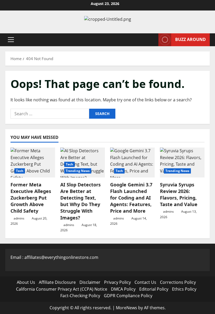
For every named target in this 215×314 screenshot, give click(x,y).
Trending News (78, 171)
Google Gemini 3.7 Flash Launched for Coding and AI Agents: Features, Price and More (131, 197)
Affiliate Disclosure (57, 282)
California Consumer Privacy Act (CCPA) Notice (61, 289)
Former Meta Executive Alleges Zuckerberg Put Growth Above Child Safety (30, 197)
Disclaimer (89, 282)
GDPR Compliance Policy (128, 296)
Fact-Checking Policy (80, 296)
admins (19, 218)
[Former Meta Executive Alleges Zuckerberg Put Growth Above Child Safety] (32, 162)
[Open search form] (152, 40)
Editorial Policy (153, 289)
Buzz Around (190, 39)
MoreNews (126, 308)
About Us (26, 282)
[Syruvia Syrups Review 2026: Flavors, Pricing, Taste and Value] (182, 162)
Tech (19, 171)
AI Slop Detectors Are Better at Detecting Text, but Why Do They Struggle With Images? (80, 201)
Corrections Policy (178, 282)
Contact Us (145, 282)
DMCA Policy (123, 289)
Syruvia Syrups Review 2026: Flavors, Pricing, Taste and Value (178, 194)
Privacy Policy (117, 282)
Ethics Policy (184, 289)
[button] (11, 39)
